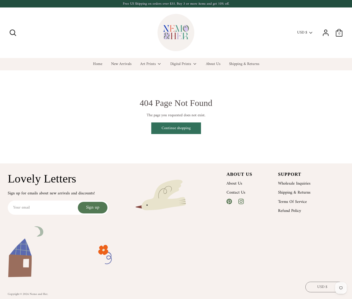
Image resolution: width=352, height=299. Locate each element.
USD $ (302, 32)
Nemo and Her (38, 294)
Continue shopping (176, 128)
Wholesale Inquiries (294, 183)
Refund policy (289, 210)
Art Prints (148, 64)
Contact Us (236, 192)
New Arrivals (121, 64)
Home (97, 64)
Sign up (92, 207)
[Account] (326, 30)
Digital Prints (181, 64)
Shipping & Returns (244, 64)
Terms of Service (292, 201)
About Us (213, 64)
